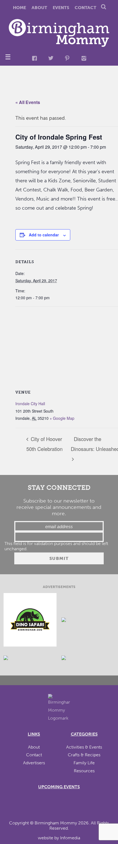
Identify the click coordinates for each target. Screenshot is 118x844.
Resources (84, 770)
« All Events (27, 102)
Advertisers (34, 762)
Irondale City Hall (30, 403)
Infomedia (70, 837)
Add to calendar (44, 234)
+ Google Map (62, 418)
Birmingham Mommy (56, 823)
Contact (85, 7)
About (39, 7)
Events (61, 7)
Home (19, 7)
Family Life (84, 762)
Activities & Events (84, 747)
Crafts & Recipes (84, 754)
